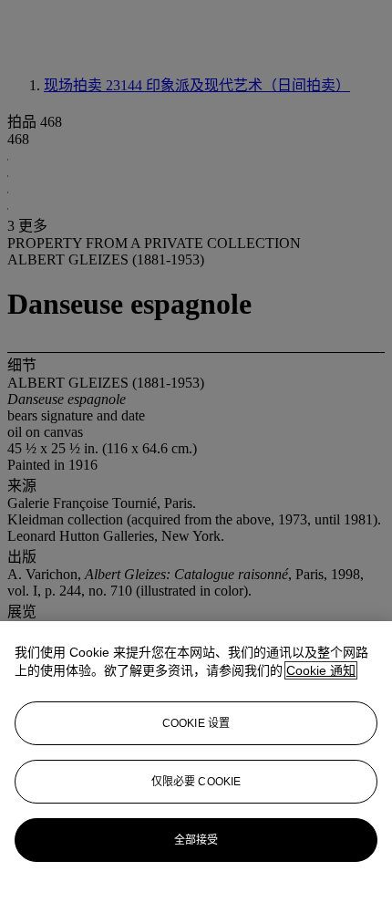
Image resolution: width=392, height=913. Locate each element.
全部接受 (196, 840)
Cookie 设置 (196, 723)
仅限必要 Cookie (196, 781)
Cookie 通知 (321, 670)
